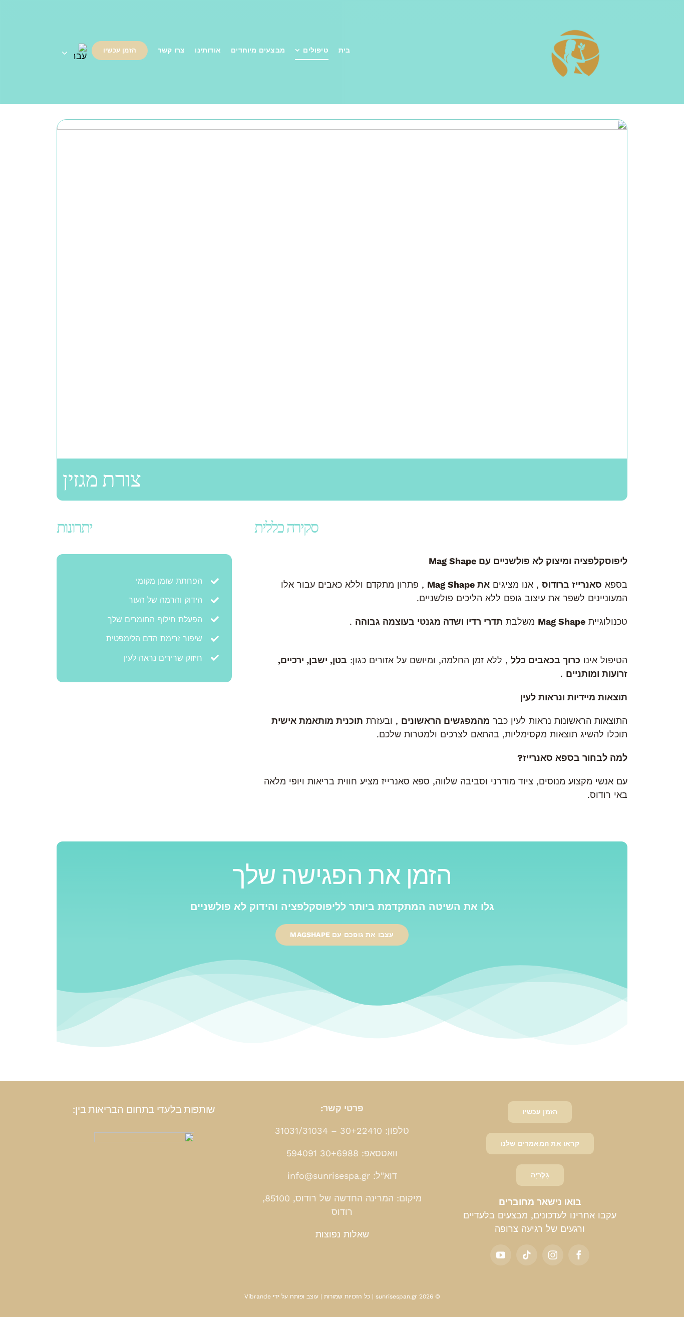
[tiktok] (526, 1254)
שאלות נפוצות (342, 1234)
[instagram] (552, 1254)
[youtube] (500, 1254)
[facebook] (578, 1254)
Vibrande (257, 1296)
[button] (74, 52)
